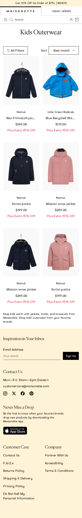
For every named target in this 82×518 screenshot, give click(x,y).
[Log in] (71, 20)
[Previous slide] (4, 3)
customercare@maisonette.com (26, 386)
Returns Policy (13, 471)
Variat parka (21, 204)
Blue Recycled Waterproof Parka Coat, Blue (62, 118)
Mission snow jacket (60, 204)
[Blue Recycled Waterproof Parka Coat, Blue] (61, 80)
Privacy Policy (13, 486)
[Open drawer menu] (5, 19)
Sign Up (71, 356)
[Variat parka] (21, 166)
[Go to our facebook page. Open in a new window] (23, 393)
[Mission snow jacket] (61, 166)
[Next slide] (77, 3)
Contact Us (11, 455)
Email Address (13, 349)
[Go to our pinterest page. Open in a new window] (31, 393)
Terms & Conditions (59, 471)
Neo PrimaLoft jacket (21, 118)
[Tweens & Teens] (61, 11)
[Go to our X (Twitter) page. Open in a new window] (14, 393)
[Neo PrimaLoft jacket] (21, 80)
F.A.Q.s (8, 463)
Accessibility (54, 463)
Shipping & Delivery (17, 478)
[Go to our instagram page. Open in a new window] (5, 393)
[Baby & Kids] (20, 11)
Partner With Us (56, 455)
